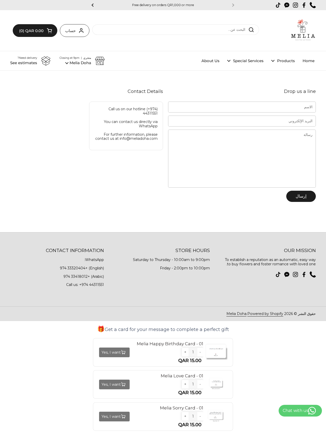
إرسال (301, 196)
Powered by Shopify (265, 313)
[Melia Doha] (303, 30)
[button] (35, 30)
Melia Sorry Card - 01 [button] (181, 407)
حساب (70, 30)
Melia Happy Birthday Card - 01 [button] (170, 343)
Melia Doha (236, 313)
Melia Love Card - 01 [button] (182, 375)
